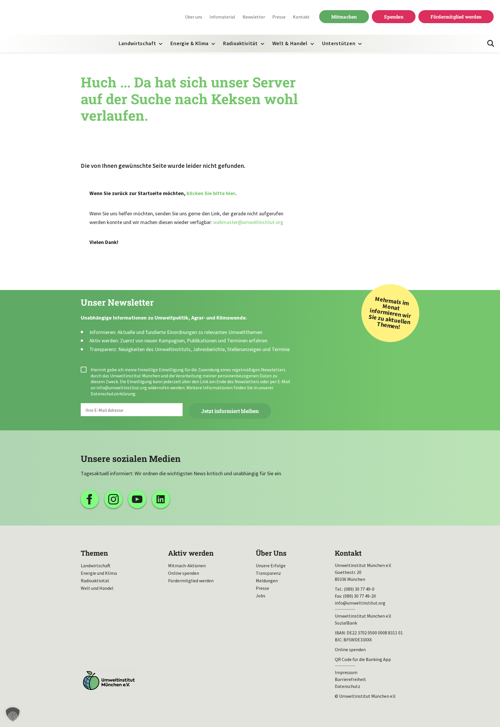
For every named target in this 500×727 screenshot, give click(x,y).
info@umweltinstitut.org (121, 387)
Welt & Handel (290, 43)
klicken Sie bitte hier (211, 193)
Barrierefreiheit (350, 679)
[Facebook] (90, 499)
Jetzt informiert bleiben (230, 410)
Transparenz (268, 573)
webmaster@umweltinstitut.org (248, 222)
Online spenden (183, 573)
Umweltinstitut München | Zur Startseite (43, 17)
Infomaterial (222, 17)
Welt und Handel (97, 588)
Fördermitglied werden (456, 17)
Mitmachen (344, 17)
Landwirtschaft (137, 43)
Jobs (260, 595)
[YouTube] (137, 499)
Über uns (193, 17)
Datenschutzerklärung (113, 393)
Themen (94, 553)
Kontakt (301, 17)
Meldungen (267, 580)
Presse (279, 17)
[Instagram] (113, 499)
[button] (12, 714)
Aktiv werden (191, 553)
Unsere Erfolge (271, 565)
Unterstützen (338, 43)
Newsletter (253, 17)
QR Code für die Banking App (363, 659)
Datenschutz (347, 686)
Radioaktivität (240, 43)
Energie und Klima (99, 573)
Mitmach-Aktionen (187, 565)
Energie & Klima (189, 43)
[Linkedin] (161, 499)
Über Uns (271, 553)
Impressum (346, 672)
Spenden (393, 17)
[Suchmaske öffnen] (490, 43)
